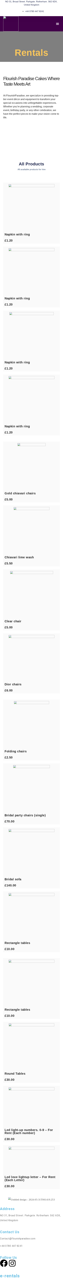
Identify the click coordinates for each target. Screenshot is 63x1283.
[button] (57, 23)
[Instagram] (12, 1263)
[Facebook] (4, 1263)
